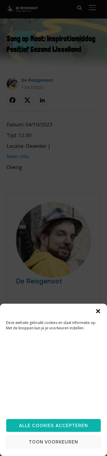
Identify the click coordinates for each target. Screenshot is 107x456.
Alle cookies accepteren (53, 426)
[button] (98, 311)
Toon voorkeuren (53, 442)
